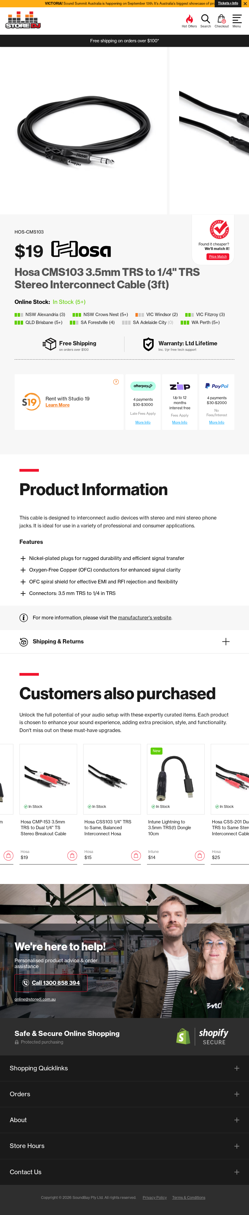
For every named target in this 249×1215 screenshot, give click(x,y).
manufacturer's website (144, 618)
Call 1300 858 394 (56, 982)
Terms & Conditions (188, 1197)
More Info (143, 422)
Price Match (218, 257)
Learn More (58, 405)
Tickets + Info (228, 3)
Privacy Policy (155, 1197)
